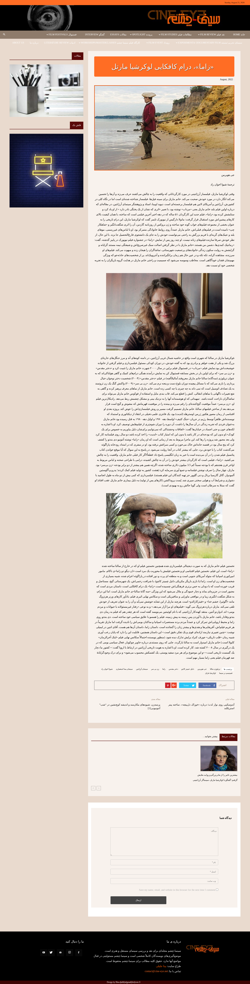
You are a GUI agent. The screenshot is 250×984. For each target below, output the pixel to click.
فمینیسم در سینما (225, 673)
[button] (4, 35)
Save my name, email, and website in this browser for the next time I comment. (176, 890)
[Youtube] (43, 952)
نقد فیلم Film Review (212, 34)
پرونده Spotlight (142, 34)
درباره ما (34, 42)
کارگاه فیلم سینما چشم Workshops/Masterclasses (110, 42)
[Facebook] (78, 952)
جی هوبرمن (202, 669)
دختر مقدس (173, 669)
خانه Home (239, 34)
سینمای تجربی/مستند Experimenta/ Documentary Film (210, 42)
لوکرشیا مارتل (210, 673)
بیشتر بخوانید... (210, 736)
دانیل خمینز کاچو (187, 669)
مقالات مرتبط (228, 736)
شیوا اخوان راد (107, 669)
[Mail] (60, 952)
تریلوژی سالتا (215, 669)
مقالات (77, 56)
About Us (18, 42)
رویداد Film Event (159, 42)
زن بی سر (155, 669)
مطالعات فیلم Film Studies (176, 34)
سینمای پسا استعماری (124, 669)
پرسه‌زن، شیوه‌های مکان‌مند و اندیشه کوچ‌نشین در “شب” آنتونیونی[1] (129, 706)
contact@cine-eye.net (156, 971)
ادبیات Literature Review (59, 42)
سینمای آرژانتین (142, 669)
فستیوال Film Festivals (63, 34)
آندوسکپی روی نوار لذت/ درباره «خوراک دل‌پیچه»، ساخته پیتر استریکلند (201, 706)
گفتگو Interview (95, 34)
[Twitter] (51, 952)
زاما (163, 669)
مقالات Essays (118, 34)
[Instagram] (69, 952)
